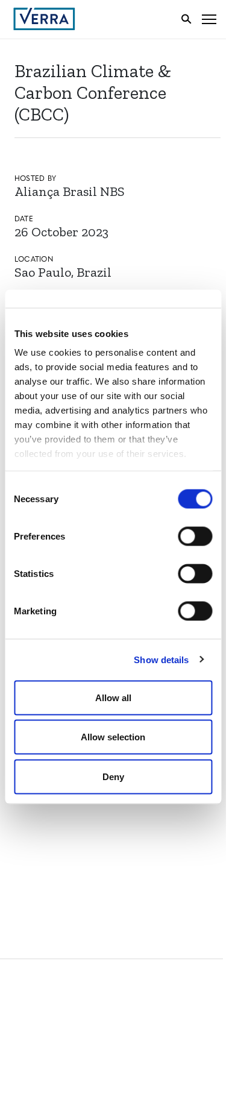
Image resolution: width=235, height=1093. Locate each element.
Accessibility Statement (67, 818)
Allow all (113, 697)
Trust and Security (57, 863)
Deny (113, 776)
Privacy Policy (47, 841)
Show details (161, 660)
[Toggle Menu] (209, 19)
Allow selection (113, 737)
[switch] (195, 536)
